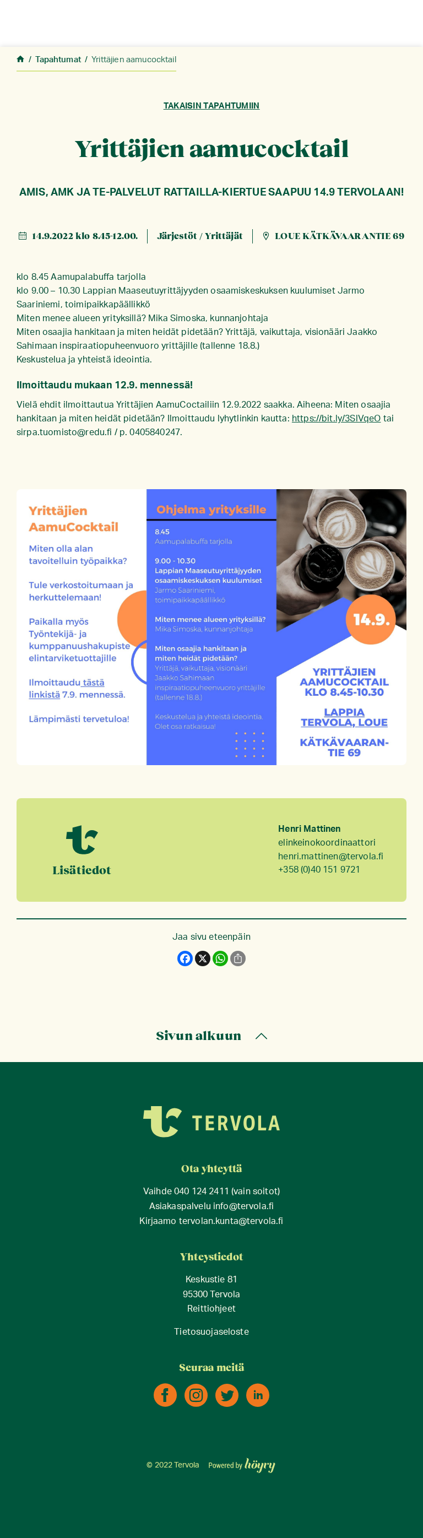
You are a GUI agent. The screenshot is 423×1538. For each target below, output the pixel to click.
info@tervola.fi (243, 1207)
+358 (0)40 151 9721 (319, 869)
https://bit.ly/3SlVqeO (336, 418)
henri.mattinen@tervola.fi (330, 856)
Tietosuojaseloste (211, 1332)
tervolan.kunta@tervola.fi (231, 1221)
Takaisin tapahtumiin (211, 106)
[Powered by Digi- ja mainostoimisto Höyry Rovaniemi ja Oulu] (242, 1462)
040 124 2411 (201, 1192)
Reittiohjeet (211, 1309)
